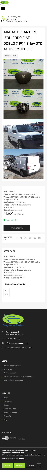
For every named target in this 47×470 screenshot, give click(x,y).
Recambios (8, 401)
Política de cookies (11, 373)
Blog (5, 420)
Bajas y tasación (10, 412)
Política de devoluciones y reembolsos (19, 376)
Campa (6, 405)
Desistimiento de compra (13, 380)
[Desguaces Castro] (12, 3)
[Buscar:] (20, 21)
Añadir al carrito (17, 228)
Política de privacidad (12, 366)
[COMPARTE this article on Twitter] (21, 238)
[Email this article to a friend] (39, 238)
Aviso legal (8, 369)
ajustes (22, 458)
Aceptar (7, 465)
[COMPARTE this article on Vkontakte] (34, 238)
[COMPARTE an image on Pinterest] (30, 238)
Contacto (7, 416)
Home (6, 398)
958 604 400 (12, 19)
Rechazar (19, 465)
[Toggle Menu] (3, 9)
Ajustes (31, 465)
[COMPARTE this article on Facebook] (16, 238)
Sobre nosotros (10, 409)
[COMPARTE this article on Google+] (25, 238)
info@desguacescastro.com (17, 343)
